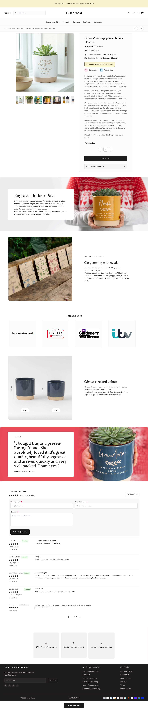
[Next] (69, 62)
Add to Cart (105, 158)
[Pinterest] (17, 685)
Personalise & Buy (74, 705)
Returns (123, 682)
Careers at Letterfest (91, 671)
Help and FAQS (126, 671)
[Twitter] (5, 685)
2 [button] (71, 617)
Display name (15, 502)
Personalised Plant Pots (16, 28)
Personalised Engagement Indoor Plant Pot (40, 28)
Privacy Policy (125, 689)
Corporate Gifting (90, 678)
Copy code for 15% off (100, 64)
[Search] (16, 13)
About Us (86, 675)
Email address (80, 502)
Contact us (124, 675)
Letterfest (30, 698)
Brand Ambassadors (91, 685)
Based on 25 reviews (27, 495)
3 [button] (74, 617)
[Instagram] (13, 685)
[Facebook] (9, 685)
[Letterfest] (74, 13)
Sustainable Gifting (90, 682)
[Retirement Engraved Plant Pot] (141, 28)
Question (14, 512)
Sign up (53, 680)
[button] (89, 46)
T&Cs (122, 685)
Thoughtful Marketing (91, 689)
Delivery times (125, 678)
